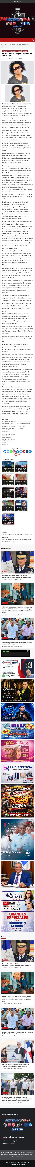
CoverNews (13, 1164)
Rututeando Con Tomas (9, 58)
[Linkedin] (17, 451)
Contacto (16, 1152)
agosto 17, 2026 (18, 615)
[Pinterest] (23, 451)
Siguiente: (16, 540)
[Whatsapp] (11, 451)
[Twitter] (8, 451)
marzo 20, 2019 (19, 58)
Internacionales (12, 51)
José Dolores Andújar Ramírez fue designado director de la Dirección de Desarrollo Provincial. (17, 643)
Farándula (5, 51)
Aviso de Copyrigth (17, 1156)
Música (19, 51)
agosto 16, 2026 (18, 646)
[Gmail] (19, 454)
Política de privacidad (27, 1152)
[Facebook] (4, 451)
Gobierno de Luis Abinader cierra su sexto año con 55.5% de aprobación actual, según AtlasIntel (15, 1065)
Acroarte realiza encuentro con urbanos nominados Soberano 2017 (24, 423)
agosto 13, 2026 (18, 1068)
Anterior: (17, 533)
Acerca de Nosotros (6, 1152)
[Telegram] (20, 451)
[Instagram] (14, 451)
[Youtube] (15, 454)
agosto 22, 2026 (18, 579)
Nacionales (25, 51)
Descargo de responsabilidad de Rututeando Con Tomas (16, 1154)
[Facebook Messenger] (30, 451)
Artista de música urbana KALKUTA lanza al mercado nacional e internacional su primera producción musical (8, 437)
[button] (2, 40)
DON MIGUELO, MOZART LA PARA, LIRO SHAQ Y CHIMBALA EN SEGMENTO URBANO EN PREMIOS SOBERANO (9, 425)
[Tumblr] (27, 451)
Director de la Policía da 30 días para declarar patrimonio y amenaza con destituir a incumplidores (16, 576)
